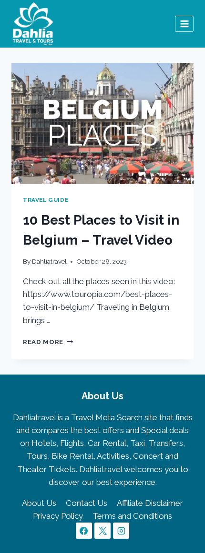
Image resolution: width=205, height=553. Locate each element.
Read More (48, 342)
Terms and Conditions (132, 516)
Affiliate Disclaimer (150, 503)
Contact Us (86, 503)
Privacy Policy (58, 516)
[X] (102, 531)
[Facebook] (84, 531)
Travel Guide (45, 200)
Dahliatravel (49, 261)
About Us (39, 503)
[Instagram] (121, 531)
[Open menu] (184, 23)
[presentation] (102, 123)
